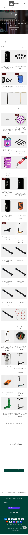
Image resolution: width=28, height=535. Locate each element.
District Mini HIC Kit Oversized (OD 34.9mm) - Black (7, 67)
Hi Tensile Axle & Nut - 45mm (7, 324)
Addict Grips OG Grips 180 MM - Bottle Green (7, 414)
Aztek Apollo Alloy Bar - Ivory (20, 108)
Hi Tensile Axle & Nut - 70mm (7, 261)
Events (22, 8)
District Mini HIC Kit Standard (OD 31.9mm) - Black (7, 192)
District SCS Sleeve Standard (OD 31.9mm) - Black (7, 216)
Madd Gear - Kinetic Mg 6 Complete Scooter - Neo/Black (20, 392)
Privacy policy (20, 526)
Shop (5, 8)
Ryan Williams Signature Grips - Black (7, 237)
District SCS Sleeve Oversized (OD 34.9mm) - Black (20, 194)
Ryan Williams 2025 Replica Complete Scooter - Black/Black (7, 347)
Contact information (14, 530)
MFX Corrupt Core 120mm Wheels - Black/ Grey (20, 347)
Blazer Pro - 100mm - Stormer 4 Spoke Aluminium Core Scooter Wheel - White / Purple (20, 129)
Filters (8, 42)
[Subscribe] (23, 502)
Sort (19, 42)
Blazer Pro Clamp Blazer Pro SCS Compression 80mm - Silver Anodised (7, 368)
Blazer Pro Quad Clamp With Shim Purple (7, 172)
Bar (18, 8)
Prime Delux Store (13, 524)
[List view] (26, 47)
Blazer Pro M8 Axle (20, 151)
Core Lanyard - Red (20, 172)
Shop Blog (14, 36)
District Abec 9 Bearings (20, 66)
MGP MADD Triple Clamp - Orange (21, 216)
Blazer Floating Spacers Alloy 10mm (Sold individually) (7, 130)
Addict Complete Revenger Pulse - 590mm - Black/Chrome (20, 370)
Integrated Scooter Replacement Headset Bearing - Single (20, 325)
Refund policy (13, 526)
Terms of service (10, 528)
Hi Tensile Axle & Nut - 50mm (7, 303)
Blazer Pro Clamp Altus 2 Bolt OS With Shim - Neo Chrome (7, 151)
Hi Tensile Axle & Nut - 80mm (21, 261)
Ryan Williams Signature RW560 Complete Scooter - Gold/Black (21, 239)
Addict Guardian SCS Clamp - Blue (20, 87)
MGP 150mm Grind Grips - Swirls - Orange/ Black (7, 392)
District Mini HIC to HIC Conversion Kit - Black (7, 87)
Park (10, 8)
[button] (2, 3)
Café (13, 8)
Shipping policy (19, 528)
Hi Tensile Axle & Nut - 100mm (7, 282)
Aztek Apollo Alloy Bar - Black (7, 108)
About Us (14, 29)
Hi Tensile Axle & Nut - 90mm (21, 282)
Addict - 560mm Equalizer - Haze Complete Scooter (20, 414)
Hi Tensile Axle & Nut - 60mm (21, 303)
